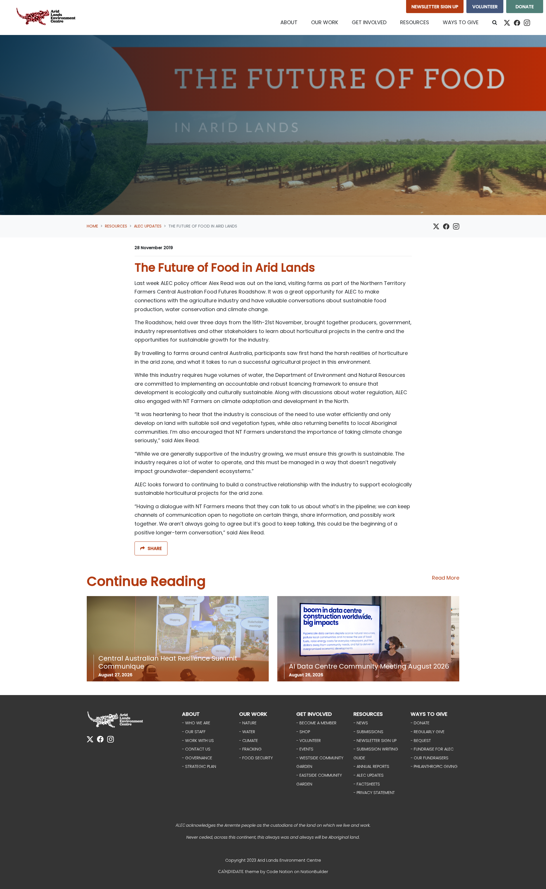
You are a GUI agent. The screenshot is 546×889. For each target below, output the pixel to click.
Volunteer (485, 6)
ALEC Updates (148, 226)
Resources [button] (418, 22)
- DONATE (420, 723)
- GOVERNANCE (197, 758)
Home (92, 226)
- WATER (247, 732)
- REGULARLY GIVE (427, 732)
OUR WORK (253, 714)
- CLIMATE (248, 740)
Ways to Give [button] (461, 22)
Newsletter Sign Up (434, 6)
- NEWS (360, 723)
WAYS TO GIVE (429, 714)
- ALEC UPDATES (368, 775)
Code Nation (279, 871)
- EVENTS (304, 749)
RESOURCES (368, 714)
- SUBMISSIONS (368, 732)
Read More (445, 577)
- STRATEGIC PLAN (199, 766)
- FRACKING (250, 749)
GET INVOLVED (314, 714)
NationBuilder (314, 871)
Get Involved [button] (369, 22)
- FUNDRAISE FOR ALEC (432, 749)
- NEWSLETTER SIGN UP (374, 740)
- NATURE (248, 723)
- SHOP (303, 732)
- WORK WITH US (198, 740)
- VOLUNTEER (308, 740)
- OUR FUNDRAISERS (429, 758)
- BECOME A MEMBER (316, 723)
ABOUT (191, 714)
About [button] (288, 22)
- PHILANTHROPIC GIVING (434, 766)
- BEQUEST (421, 740)
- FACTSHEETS (366, 784)
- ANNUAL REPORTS (371, 766)
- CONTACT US (196, 749)
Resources (116, 226)
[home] (47, 17)
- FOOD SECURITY (256, 758)
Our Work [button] (324, 22)
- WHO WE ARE (196, 723)
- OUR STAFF (194, 732)
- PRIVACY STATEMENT (374, 792)
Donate (525, 6)
